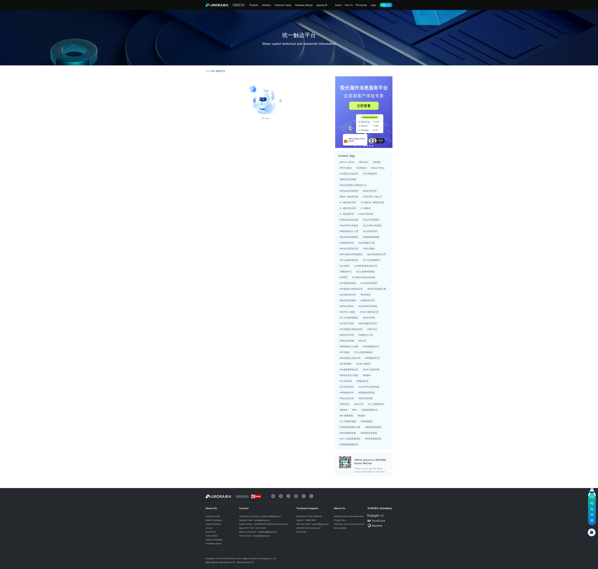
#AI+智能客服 (346, 415)
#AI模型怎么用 (365, 334)
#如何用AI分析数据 (349, 225)
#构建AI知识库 (368, 300)
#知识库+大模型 (347, 311)
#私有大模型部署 (371, 369)
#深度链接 (361, 167)
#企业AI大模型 (347, 323)
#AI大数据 (344, 352)
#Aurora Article (347, 162)
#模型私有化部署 (348, 179)
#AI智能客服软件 (369, 409)
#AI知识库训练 (347, 306)
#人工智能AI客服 (348, 421)
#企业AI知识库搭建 (367, 306)
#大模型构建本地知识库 (365, 265)
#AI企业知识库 (347, 398)
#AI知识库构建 (347, 340)
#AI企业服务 (369, 248)
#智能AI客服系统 (373, 427)
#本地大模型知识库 (349, 248)
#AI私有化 (372, 329)
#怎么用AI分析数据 (372, 225)
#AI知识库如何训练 (349, 219)
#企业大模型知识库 (369, 311)
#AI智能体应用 (372, 357)
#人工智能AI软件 (376, 403)
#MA (354, 409)
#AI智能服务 (367, 421)
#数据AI (367, 375)
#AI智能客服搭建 (371, 236)
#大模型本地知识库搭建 (363, 277)
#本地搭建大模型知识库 (351, 329)
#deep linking (377, 167)
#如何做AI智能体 (348, 300)
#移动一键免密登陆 (349, 196)
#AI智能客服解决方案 (350, 427)
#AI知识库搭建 (365, 398)
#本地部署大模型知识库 (351, 288)
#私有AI (362, 340)
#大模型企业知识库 (349, 173)
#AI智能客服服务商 (349, 444)
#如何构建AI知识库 (367, 323)
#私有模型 (366, 294)
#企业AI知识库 (347, 386)
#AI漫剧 (377, 162)
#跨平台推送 (346, 167)
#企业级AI (344, 265)
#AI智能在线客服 (369, 432)
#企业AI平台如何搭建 (368, 386)
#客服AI (361, 415)
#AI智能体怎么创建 (349, 346)
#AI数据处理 (362, 380)
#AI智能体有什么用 (349, 231)
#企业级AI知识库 (348, 294)
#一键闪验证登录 (348, 202)
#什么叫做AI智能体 (349, 317)
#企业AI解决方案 (366, 242)
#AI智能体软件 (347, 392)
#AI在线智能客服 (348, 432)
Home (208, 70)
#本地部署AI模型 (348, 282)
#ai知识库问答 (370, 190)
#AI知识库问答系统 (349, 190)
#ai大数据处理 (370, 173)
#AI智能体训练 (347, 242)
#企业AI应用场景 (369, 282)
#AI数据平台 (346, 271)
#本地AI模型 (346, 363)
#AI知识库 (344, 403)
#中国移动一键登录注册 (372, 202)
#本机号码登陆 (366, 213)
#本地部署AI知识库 (349, 369)
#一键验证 (366, 208)
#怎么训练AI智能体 (363, 352)
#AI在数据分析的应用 (350, 357)
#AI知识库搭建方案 (376, 288)
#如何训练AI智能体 (349, 236)
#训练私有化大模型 (349, 375)
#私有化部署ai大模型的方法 (353, 185)
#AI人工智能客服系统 (350, 438)
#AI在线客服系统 (373, 438)
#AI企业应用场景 (371, 219)
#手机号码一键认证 (372, 196)
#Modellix (363, 162)
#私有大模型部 (363, 363)
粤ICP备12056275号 (245, 562)
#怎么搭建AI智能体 (365, 271)
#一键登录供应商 (348, 208)
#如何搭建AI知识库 (376, 254)
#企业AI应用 (346, 380)
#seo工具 (358, 403)
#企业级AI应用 (370, 231)
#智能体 (343, 409)
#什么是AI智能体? (371, 259)
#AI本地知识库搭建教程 (351, 254)
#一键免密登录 (347, 213)
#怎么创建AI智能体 (349, 259)
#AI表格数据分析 (371, 346)
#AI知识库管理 (347, 334)
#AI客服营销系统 (366, 392)
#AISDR (343, 277)
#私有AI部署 (369, 317)
